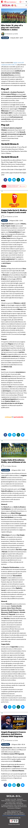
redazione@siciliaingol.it (19, 814)
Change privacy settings (14, 824)
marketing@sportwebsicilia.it (19, 815)
